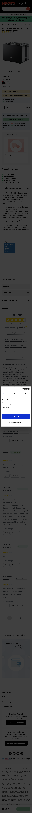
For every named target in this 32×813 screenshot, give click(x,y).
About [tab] (26, 393)
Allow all (16, 417)
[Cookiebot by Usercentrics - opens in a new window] (22, 389)
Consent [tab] (5, 393)
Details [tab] (16, 393)
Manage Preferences (15, 422)
